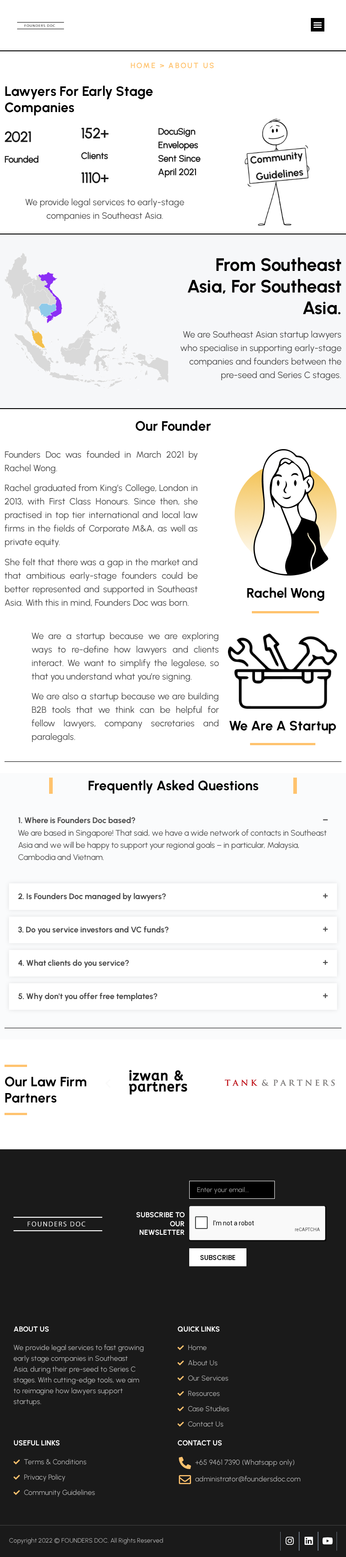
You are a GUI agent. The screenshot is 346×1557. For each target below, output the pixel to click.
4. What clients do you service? (73, 963)
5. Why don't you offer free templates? (88, 996)
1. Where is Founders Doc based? (77, 820)
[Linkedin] (308, 1541)
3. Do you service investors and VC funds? (93, 930)
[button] (317, 25)
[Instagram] (289, 1541)
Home (144, 65)
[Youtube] (327, 1541)
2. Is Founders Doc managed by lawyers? (92, 896)
